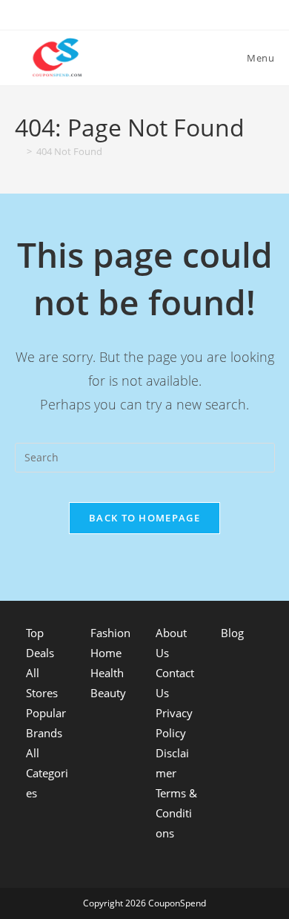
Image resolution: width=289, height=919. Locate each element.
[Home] (18, 151)
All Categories (47, 772)
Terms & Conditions (176, 812)
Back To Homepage (144, 517)
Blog (232, 632)
